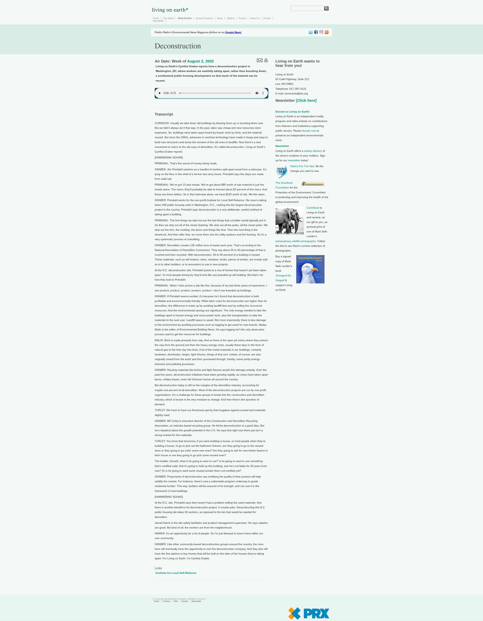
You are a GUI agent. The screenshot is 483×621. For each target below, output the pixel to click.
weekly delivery (313, 150)
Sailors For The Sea (302, 166)
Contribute (313, 207)
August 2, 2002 (200, 61)
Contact (166, 601)
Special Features (204, 18)
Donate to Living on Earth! (292, 111)
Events (242, 18)
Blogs (220, 18)
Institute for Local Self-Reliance (176, 572)
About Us (254, 18)
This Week (168, 18)
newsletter (294, 160)
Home (156, 18)
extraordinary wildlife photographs (295, 241)
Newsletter (158, 21)
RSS (176, 601)
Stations (231, 18)
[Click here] (306, 100)
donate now (309, 130)
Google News (233, 32)
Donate (267, 18)
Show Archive (185, 18)
